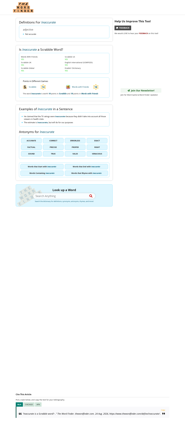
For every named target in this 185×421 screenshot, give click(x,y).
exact (97, 140)
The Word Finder (23, 7)
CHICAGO (29, 404)
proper (75, 147)
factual (31, 147)
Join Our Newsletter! (142, 90)
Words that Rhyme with (86, 173)
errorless (75, 140)
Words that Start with (42, 166)
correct (53, 140)
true (53, 154)
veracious (97, 154)
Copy (163, 410)
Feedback (124, 27)
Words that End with (86, 166)
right (97, 147)
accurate (31, 140)
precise (53, 147)
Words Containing (41, 173)
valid (75, 154)
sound (31, 154)
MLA (19, 404)
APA (38, 404)
